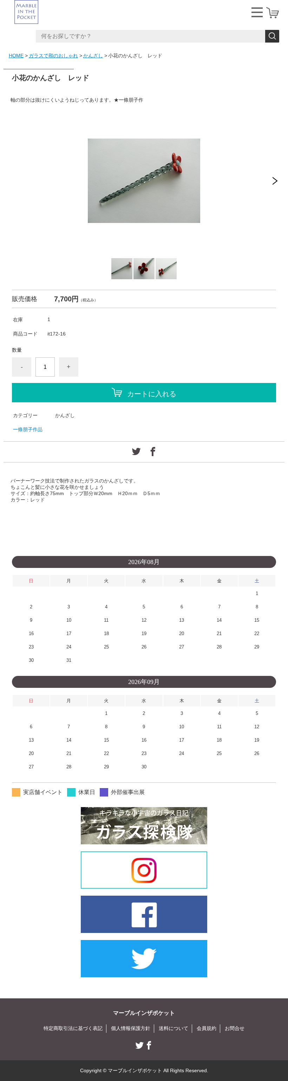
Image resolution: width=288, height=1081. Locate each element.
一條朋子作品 (27, 429)
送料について (173, 1028)
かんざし (93, 55)
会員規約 (206, 1028)
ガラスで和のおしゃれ (53, 55)
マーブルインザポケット (144, 1013)
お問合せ (234, 1028)
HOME (16, 55)
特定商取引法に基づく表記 (73, 1028)
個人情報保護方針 (130, 1028)
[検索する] (272, 36)
